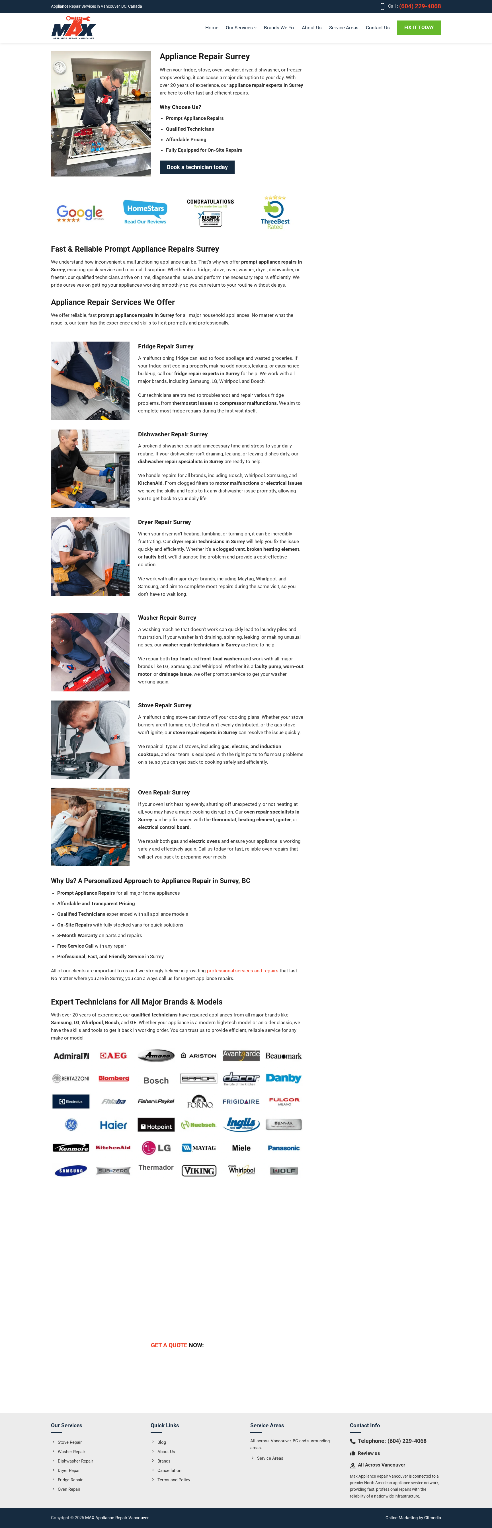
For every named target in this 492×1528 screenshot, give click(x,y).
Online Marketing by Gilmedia (413, 1517)
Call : (414, 6)
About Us (312, 27)
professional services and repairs (243, 971)
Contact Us (378, 27)
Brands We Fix (279, 27)
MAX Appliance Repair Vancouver (116, 1517)
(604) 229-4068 (407, 1441)
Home (211, 27)
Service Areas (343, 27)
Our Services (239, 27)
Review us (369, 1453)
